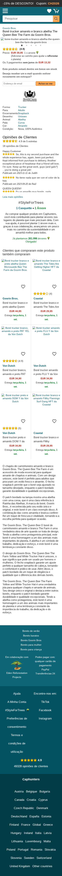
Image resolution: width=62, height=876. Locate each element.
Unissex (22, 116)
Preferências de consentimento (17, 722)
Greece (48, 824)
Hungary (16, 833)
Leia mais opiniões (13, 196)
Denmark (42, 808)
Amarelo (22, 125)
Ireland (28, 833)
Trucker (22, 107)
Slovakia (50, 849)
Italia (38, 833)
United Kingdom (20, 866)
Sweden (29, 858)
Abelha (22, 119)
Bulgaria (44, 791)
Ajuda (16, 693)
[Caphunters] (18, 11)
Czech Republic (24, 808)
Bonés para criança (31, 649)
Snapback (23, 113)
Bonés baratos (31, 635)
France (25, 824)
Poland (11, 849)
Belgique (31, 791)
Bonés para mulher (31, 644)
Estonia (46, 816)
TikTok (45, 702)
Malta (47, 841)
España (34, 816)
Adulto (21, 110)
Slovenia (16, 858)
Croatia (31, 799)
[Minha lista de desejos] (49, 11)
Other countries (42, 866)
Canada (19, 799)
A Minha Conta (16, 702)
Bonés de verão (31, 631)
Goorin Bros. (9, 28)
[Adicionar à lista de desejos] (23, 286)
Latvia (47, 833)
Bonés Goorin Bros (31, 640)
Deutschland (19, 816)
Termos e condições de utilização (16, 743)
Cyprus (43, 799)
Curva (21, 122)
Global (37, 824)
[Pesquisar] (56, 18)
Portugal (23, 849)
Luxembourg (33, 841)
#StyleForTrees (16, 710)
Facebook (45, 710)
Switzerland (44, 858)
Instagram (45, 718)
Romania (36, 849)
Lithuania (17, 841)
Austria (19, 791)
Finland (14, 824)
